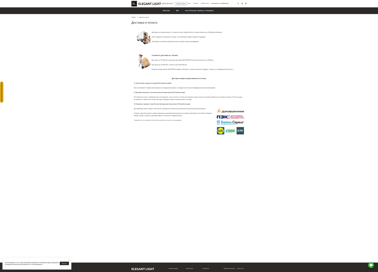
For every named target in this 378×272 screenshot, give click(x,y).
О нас (189, 3)
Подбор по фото (205, 3)
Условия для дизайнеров (1, 92)
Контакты (195, 3)
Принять (64, 263)
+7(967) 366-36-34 (167, 3)
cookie (17, 262)
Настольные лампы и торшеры (199, 10)
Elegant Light (142, 269)
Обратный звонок (181, 3)
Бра (177, 10)
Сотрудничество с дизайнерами (219, 3)
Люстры (166, 10)
